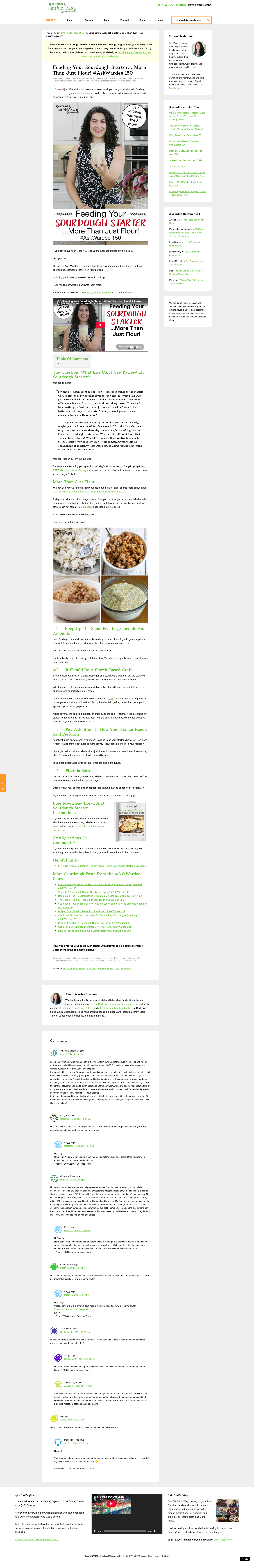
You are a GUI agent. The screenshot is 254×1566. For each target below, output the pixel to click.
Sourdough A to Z (83, 1008)
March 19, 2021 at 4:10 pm (72, 1267)
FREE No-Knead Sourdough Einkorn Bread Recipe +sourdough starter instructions (102, 865)
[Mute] (154, 1531)
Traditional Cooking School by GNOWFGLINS (62, 8)
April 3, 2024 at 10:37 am (76, 1443)
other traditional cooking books (114, 1008)
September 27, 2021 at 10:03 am (79, 1358)
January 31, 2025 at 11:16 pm (78, 1385)
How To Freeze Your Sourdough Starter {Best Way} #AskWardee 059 (94, 930)
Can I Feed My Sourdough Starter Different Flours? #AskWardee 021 (89, 491)
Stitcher (96, 292)
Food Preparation (75, 32)
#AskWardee (69, 968)
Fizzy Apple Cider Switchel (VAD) (185, 135)
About (143, 1555)
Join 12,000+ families (172, 4)
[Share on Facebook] (3, 777)
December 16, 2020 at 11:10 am (79, 1145)
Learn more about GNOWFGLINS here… (37, 1539)
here (111, 698)
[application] (127, 1514)
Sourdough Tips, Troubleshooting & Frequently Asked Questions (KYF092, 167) (100, 895)
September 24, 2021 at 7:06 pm (75, 1331)
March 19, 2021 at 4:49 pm (76, 1294)
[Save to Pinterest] (3, 783)
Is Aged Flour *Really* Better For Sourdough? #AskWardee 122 (91, 911)
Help (150, 1555)
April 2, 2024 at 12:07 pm (72, 1419)
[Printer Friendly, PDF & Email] (61, 89)
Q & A (117, 968)
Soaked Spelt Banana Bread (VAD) (185, 160)
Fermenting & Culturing (86, 968)
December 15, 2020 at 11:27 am (75, 1118)
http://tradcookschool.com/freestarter (71, 1309)
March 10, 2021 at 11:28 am (77, 1230)
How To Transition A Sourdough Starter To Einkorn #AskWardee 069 (94, 922)
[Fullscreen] (159, 1531)
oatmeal (85, 506)
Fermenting (66, 1008)
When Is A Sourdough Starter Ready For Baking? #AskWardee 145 (93, 892)
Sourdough (126, 968)
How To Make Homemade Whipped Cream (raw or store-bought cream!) (186, 233)
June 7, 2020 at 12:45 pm (72, 1054)
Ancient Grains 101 (178, 166)
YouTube (106, 292)
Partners (166, 1555)
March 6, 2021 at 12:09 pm (72, 1179)
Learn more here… (224, 1539)
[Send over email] (3, 789)
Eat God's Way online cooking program (114, 1004)
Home (62, 32)
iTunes (87, 292)
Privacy (157, 1555)
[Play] (95, 1531)
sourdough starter (84, 93)
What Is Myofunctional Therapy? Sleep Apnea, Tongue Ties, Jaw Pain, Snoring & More (187, 116)
